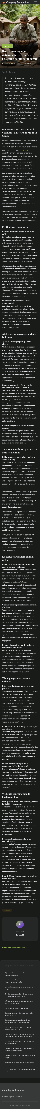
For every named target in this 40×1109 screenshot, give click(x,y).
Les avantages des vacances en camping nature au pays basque (18, 1028)
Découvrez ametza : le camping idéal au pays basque (20, 1056)
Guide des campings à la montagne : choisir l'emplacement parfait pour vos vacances (19, 1035)
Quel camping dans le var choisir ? (16, 1008)
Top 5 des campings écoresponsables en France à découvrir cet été (18, 981)
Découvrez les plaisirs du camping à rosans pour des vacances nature (19, 1049)
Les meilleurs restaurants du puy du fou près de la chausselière (19, 1042)
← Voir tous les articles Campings (15, 948)
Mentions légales (8, 1097)
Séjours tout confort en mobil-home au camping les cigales (18, 974)
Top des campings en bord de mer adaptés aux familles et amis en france (19, 995)
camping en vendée (27, 150)
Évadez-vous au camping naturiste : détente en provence (19, 1064)
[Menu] (36, 2)
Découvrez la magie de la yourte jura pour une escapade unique (19, 1002)
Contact (19, 1097)
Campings (8, 46)
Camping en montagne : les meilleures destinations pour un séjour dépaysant (17, 1021)
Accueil (4, 72)
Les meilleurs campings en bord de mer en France (19, 988)
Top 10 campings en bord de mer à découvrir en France (20, 1071)
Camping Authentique (16, 2)
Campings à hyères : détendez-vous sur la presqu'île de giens (19, 1014)
